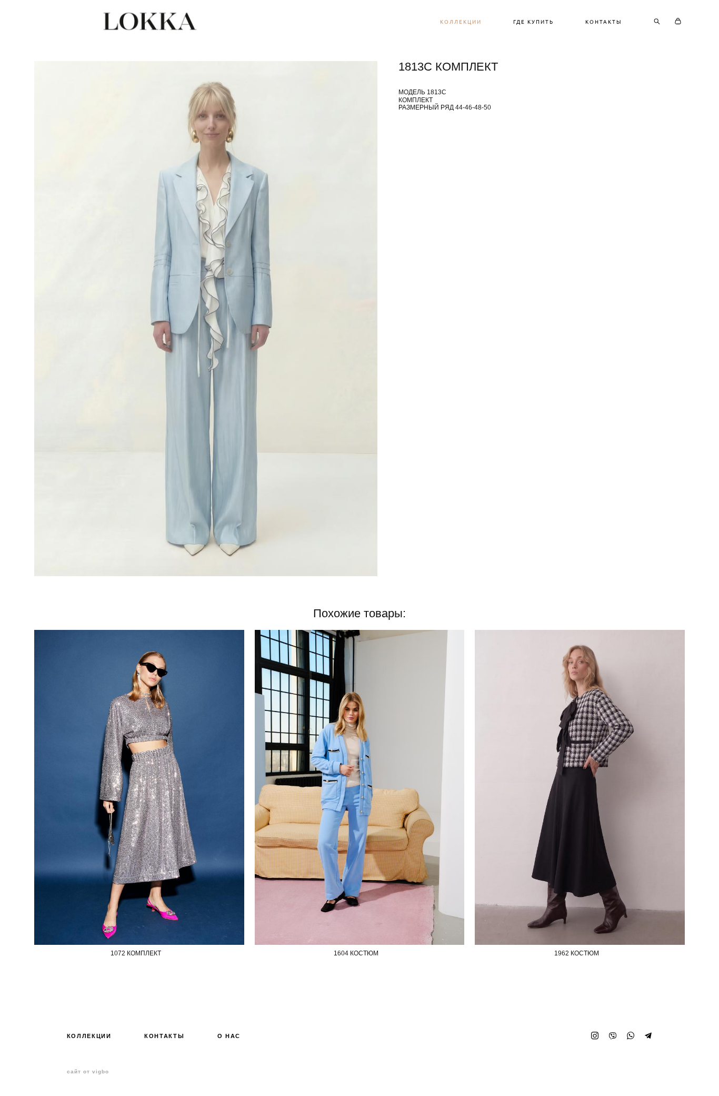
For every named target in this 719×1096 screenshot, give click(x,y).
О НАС (229, 1036)
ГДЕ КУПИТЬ (533, 21)
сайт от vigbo (88, 1071)
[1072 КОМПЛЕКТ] (139, 787)
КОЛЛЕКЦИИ (461, 21)
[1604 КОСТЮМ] (360, 787)
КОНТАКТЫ (603, 21)
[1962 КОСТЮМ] (580, 787)
